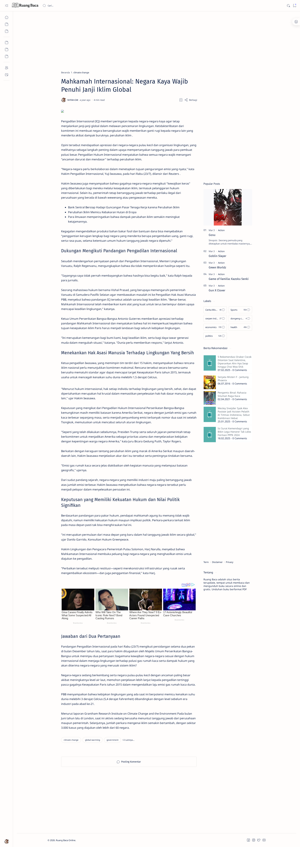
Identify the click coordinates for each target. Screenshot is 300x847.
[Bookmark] (294, 6)
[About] (6, 67)
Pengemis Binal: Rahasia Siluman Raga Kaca (232, 394)
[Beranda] (6, 17)
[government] (112, 740)
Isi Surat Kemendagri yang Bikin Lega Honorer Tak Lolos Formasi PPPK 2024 (234, 432)
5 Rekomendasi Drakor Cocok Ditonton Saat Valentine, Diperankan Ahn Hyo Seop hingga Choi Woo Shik (234, 361)
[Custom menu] (6, 42)
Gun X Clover (217, 290)
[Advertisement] (152, 39)
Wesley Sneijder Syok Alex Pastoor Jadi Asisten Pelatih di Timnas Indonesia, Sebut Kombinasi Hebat (234, 413)
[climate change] (71, 740)
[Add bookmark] (181, 100)
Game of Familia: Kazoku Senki (229, 279)
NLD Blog (92, 840)
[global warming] (92, 740)
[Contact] (6, 74)
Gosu (212, 235)
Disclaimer (217, 562)
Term (206, 562)
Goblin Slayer (217, 256)
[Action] (221, 230)
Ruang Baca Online (65, 840)
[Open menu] (6, 6)
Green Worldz (217, 267)
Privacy (229, 562)
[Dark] (288, 6)
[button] (128, 740)
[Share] (190, 100)
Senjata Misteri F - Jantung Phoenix (233, 378)
